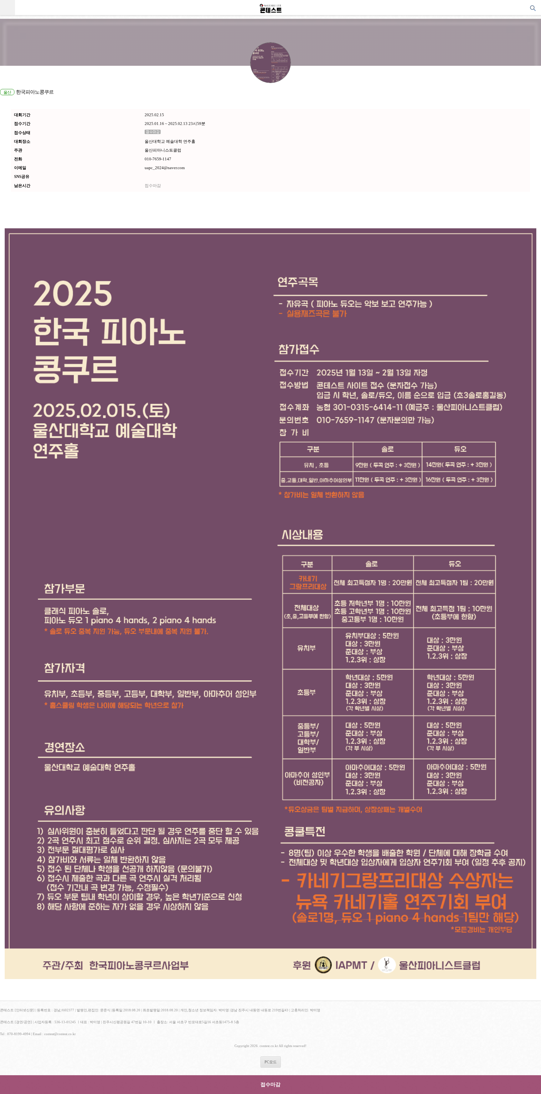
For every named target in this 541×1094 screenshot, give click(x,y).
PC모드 (271, 1062)
